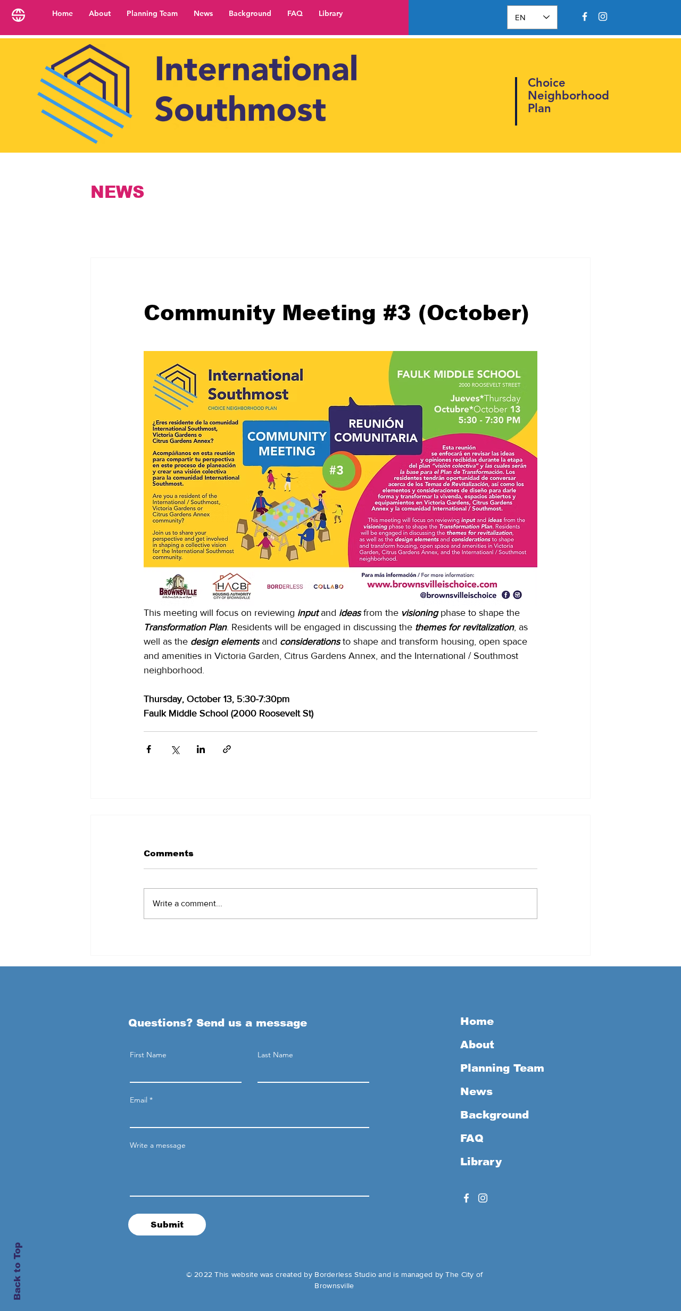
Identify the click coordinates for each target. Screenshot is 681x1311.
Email (138, 1100)
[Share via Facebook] (149, 749)
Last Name (275, 1054)
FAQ (472, 1138)
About (477, 1044)
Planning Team (502, 1068)
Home (477, 1021)
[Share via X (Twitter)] (175, 749)
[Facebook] (585, 16)
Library (481, 1161)
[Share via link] (227, 749)
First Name (148, 1054)
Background (494, 1115)
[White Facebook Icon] (466, 1198)
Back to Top (17, 1272)
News (476, 1091)
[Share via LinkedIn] (201, 749)
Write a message (158, 1145)
